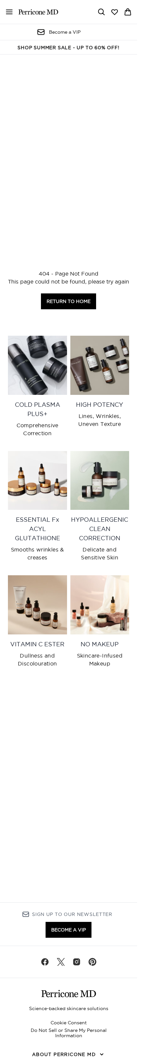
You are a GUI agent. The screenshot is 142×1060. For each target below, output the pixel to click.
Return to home (68, 301)
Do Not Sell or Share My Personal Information (69, 1033)
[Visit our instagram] (77, 962)
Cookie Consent (69, 1022)
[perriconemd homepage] (38, 12)
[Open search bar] (101, 12)
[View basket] (128, 12)
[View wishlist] (115, 12)
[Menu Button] (6, 12)
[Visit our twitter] (61, 962)
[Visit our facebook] (45, 962)
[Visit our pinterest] (92, 962)
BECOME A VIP (68, 929)
